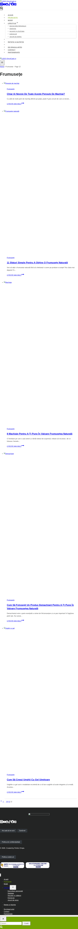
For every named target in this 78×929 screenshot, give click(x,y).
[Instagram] (1, 5)
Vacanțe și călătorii (17, 31)
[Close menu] (0, 875)
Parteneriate (14, 52)
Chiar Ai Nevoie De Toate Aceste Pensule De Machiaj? (36, 94)
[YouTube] (4, 5)
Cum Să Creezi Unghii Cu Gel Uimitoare (28, 779)
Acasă (10, 15)
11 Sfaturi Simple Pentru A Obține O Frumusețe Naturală (37, 262)
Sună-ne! (22, 830)
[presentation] (41, 83)
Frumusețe (13, 17)
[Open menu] (2, 62)
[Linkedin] (7, 5)
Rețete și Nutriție (16, 42)
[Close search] (3, 919)
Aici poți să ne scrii (8, 830)
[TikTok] (9, 5)
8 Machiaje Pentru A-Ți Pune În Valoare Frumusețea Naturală (39, 433)
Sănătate (13, 28)
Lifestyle (7, 888)
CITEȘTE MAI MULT (15, 104)
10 (7, 802)
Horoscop (13, 34)
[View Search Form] (1, 8)
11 (9, 802)
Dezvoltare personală (18, 26)
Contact (11, 50)
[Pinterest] (15, 5)
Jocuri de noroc (16, 36)
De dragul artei (15, 47)
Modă (10, 20)
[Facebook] (12, 5)
